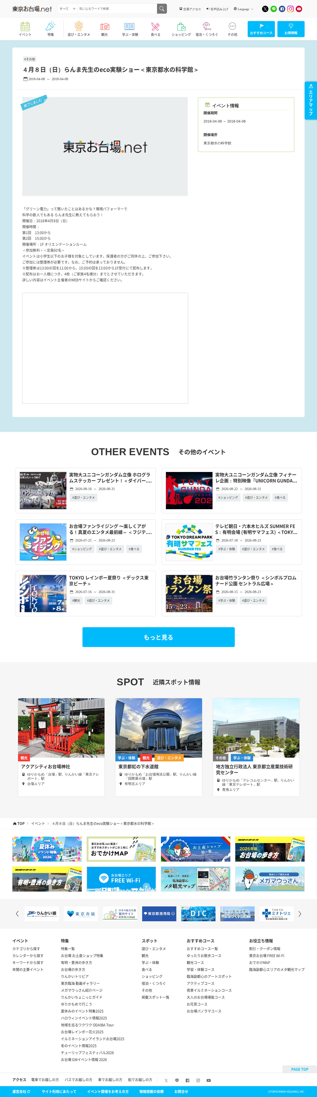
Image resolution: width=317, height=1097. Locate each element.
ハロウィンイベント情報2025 (84, 1017)
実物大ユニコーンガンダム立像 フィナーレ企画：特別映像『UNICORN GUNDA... (256, 478)
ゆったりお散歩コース (204, 955)
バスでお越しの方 (78, 1079)
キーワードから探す (28, 962)
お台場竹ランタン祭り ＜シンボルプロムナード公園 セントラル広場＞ (255, 581)
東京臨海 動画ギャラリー (80, 983)
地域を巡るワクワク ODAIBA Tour (87, 1024)
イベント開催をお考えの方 (108, 1091)
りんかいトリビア (75, 976)
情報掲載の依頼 (151, 1091)
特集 (51, 34)
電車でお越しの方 (45, 1079)
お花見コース (197, 1003)
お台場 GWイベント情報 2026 (84, 1059)
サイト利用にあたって (59, 1091)
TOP (21, 823)
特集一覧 (68, 948)
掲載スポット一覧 (155, 997)
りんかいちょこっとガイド (82, 997)
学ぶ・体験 (130, 34)
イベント (25, 34)
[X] (265, 9)
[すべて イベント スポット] (67, 9)
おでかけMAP (259, 962)
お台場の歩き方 (73, 969)
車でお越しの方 (110, 1079)
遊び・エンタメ (79, 34)
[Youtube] (299, 9)
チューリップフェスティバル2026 (87, 1052)
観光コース (195, 962)
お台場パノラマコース (204, 1010)
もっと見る (158, 637)
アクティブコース (200, 983)
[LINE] (273, 9)
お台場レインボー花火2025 (82, 1031)
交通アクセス (192, 8)
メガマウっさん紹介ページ (82, 990)
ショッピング (181, 34)
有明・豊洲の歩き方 (76, 962)
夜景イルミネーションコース (209, 990)
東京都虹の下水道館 (138, 767)
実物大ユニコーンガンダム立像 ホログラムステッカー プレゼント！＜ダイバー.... (110, 478)
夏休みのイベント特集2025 (82, 1010)
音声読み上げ (219, 8)
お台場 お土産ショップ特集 (82, 955)
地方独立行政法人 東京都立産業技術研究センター (254, 769)
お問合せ (181, 1091)
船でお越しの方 (140, 1079)
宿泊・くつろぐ (207, 34)
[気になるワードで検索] (162, 9)
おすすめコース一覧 (202, 948)
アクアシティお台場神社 (45, 767)
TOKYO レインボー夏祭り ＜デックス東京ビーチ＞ (109, 581)
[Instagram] (290, 9)
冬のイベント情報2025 (79, 1045)
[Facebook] (282, 9)
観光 (104, 34)
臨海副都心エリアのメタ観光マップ (277, 969)
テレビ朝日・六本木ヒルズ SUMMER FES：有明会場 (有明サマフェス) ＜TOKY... (256, 529)
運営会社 (19, 1091)
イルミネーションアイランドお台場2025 (92, 1038)
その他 (232, 34)
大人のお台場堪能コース (206, 997)
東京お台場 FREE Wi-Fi (266, 955)
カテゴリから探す (26, 948)
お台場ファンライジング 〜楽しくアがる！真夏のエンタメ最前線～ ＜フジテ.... (110, 529)
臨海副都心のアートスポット (209, 976)
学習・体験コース (200, 969)
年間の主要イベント (28, 969)
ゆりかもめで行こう (76, 1003)
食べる (155, 34)
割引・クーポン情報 (264, 948)
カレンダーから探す (28, 955)
